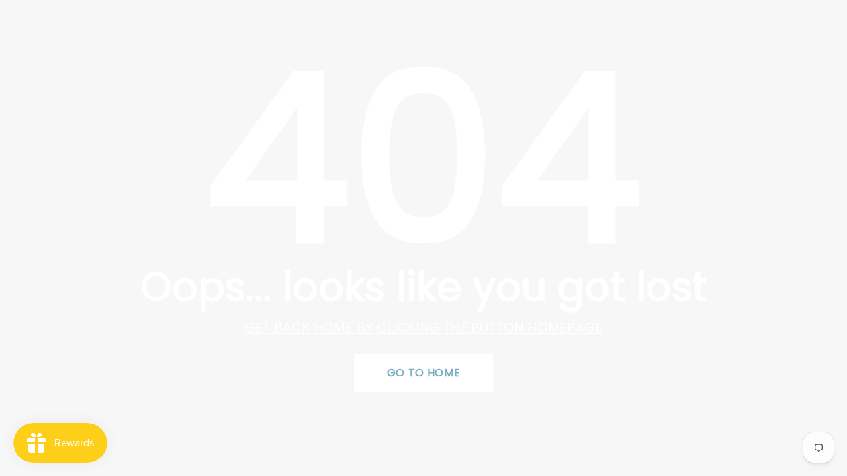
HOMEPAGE (564, 327)
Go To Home (423, 372)
